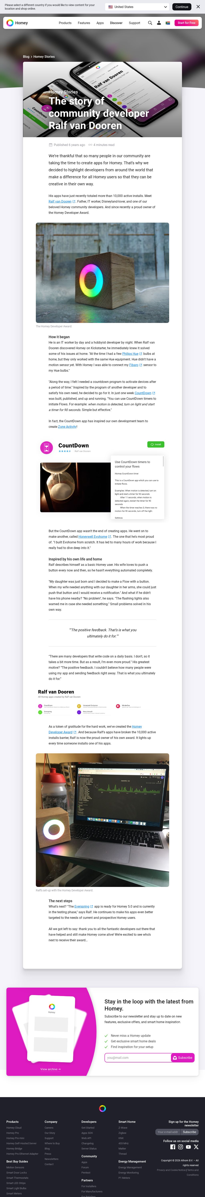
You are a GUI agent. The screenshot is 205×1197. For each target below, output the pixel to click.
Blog (26, 57)
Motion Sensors (15, 1167)
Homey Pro (12, 1132)
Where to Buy (52, 1143)
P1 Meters (124, 1177)
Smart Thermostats (17, 1177)
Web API (86, 1138)
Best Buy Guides (17, 1161)
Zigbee (122, 1132)
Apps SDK (87, 1132)
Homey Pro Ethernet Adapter (22, 1153)
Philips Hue (130, 354)
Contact (49, 1164)
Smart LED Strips (16, 1183)
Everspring (81, 906)
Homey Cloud (13, 1127)
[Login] (159, 22)
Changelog (87, 1143)
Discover (116, 23)
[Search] (150, 22)
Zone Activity (67, 427)
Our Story (50, 1132)
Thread (123, 1153)
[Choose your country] (167, 22)
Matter (122, 1148)
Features (84, 23)
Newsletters (51, 1158)
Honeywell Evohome (92, 537)
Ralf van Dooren (60, 201)
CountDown (143, 393)
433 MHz (124, 1143)
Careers (49, 1127)
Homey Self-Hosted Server (21, 1143)
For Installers (88, 1186)
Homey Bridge (14, 1148)
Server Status (89, 1148)
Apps (100, 23)
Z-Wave (123, 1127)
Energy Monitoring (129, 1172)
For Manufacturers (91, 1191)
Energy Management (130, 1167)
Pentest (85, 1172)
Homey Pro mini (15, 1138)
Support (134, 23)
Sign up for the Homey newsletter (184, 1123)
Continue (182, 7)
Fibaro (133, 365)
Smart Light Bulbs (16, 1188)
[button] (137, 6)
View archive (49, 1069)
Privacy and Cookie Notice (171, 1170)
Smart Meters (14, 1193)
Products (65, 23)
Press (48, 1153)
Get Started (87, 1127)
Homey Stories (44, 57)
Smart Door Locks (16, 1172)
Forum (85, 1167)
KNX (121, 1138)
